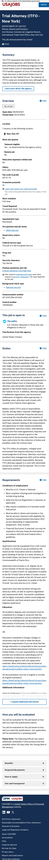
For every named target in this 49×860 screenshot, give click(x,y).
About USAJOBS (9, 834)
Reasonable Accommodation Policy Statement (21, 823)
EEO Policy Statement (11, 819)
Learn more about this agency (18, 88)
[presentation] (25, 134)
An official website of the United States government (22, 1)
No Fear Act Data (9, 848)
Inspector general (9, 845)
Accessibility (7, 838)
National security (13, 287)
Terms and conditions (11, 859)
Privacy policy (8, 852)
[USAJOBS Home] (12, 4)
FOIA (4, 841)
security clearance (21, 277)
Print (7, 44)
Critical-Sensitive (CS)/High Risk (16, 271)
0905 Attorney (12, 230)
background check (24, 274)
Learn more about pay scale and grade (21, 189)
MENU (44, 5)
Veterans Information (11, 826)
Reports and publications (12, 855)
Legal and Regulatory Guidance (15, 830)
